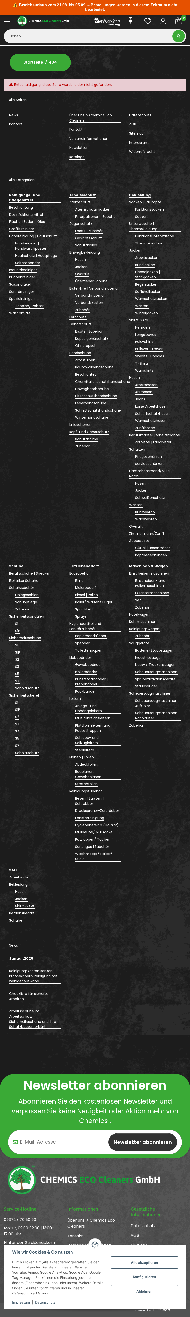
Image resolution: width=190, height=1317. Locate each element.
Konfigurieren (144, 1277)
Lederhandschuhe (90, 403)
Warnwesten (146, 519)
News (13, 115)
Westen (141, 305)
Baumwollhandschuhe (94, 367)
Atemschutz (80, 202)
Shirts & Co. (139, 320)
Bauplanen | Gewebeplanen (88, 774)
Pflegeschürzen (148, 456)
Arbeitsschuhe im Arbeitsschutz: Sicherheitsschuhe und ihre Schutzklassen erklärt (32, 1019)
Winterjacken (146, 313)
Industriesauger (148, 657)
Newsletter (78, 147)
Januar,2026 (21, 958)
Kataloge (77, 156)
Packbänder (85, 691)
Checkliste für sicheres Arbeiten (28, 996)
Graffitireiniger (21, 228)
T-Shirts (142, 363)
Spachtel (83, 609)
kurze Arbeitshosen (151, 406)
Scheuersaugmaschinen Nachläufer (156, 715)
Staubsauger (146, 686)
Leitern (75, 698)
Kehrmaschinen (142, 621)
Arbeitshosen (146, 384)
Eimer (80, 580)
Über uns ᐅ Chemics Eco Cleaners (90, 118)
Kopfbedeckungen (151, 555)
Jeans (140, 399)
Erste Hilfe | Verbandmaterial (93, 288)
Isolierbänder (86, 671)
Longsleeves (145, 334)
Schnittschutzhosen (152, 413)
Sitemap (136, 133)
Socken (141, 216)
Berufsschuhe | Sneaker (29, 573)
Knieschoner (80, 424)
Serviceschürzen (149, 463)
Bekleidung (18, 884)
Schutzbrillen (86, 245)
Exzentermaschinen (152, 592)
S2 (17, 659)
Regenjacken (146, 284)
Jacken (81, 266)
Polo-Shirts (144, 341)
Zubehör (82, 309)
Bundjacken (145, 264)
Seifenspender (27, 262)
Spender (82, 643)
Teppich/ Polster (29, 305)
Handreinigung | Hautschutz (33, 236)
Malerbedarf (85, 587)
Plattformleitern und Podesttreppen (92, 728)
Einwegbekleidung (84, 252)
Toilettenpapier (88, 650)
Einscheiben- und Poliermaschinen (150, 583)
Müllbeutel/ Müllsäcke (94, 832)
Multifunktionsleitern (92, 718)
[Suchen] (179, 36)
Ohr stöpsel (85, 345)
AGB (132, 124)
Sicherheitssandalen (26, 616)
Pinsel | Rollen (86, 594)
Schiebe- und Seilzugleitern (87, 740)
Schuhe (15, 920)
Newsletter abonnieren (143, 1142)
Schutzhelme (86, 439)
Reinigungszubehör (85, 791)
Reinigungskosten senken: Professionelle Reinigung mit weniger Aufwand (33, 976)
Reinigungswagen (144, 628)
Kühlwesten (145, 512)
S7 (17, 681)
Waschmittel (20, 313)
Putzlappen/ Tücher (92, 839)
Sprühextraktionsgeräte (155, 679)
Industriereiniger (23, 270)
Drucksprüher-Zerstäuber (97, 810)
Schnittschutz (27, 688)
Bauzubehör (79, 573)
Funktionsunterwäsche (154, 236)
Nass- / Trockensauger (155, 664)
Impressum (21, 1302)
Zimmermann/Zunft (146, 533)
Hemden (142, 327)
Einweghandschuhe (92, 388)
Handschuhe (80, 352)
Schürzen (137, 449)
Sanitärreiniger (21, 291)
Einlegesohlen (27, 594)
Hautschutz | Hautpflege (36, 255)
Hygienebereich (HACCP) (97, 825)
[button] (132, 21)
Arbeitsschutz (21, 877)
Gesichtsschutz (88, 238)
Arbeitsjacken (146, 257)
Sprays (81, 616)
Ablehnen (144, 1291)
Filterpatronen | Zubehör (96, 216)
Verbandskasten (89, 302)
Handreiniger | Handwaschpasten (31, 246)
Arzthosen (143, 392)
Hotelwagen (139, 614)
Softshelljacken (148, 291)
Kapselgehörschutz (91, 338)
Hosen (80, 259)
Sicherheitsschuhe (25, 637)
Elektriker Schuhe (23, 580)
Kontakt (16, 124)
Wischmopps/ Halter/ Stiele (93, 856)
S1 (16, 623)
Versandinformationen (88, 138)
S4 (17, 731)
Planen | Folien (81, 757)
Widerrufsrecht (142, 151)
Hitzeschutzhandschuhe (96, 395)
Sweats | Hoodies (149, 356)
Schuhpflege (26, 602)
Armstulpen (85, 360)
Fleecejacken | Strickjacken (147, 274)
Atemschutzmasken (92, 209)
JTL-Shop (161, 1310)
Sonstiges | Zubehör (92, 846)
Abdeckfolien (86, 764)
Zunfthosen (145, 427)
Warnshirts (144, 370)
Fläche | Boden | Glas (27, 221)
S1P (17, 630)
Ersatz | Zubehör (89, 230)
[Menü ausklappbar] (7, 21)
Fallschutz (77, 317)
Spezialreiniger (21, 298)
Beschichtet (85, 374)
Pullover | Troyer (149, 348)
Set (138, 600)
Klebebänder (80, 657)
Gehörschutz (80, 324)
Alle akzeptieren (144, 1262)
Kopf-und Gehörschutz (89, 431)
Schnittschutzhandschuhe (98, 410)
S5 (17, 673)
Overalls (82, 273)
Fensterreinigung (89, 817)
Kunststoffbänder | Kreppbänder (91, 682)
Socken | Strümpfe (145, 202)
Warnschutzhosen (150, 420)
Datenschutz (45, 1302)
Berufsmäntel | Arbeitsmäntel (154, 435)
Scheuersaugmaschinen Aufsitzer (156, 703)
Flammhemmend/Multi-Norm (150, 473)
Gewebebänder (88, 664)
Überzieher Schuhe (91, 281)
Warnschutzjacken (151, 298)
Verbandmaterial (89, 295)
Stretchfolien (86, 783)
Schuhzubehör (21, 587)
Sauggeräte (139, 643)
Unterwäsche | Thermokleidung (143, 226)
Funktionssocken (149, 209)
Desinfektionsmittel (26, 214)
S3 (17, 666)
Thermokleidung (149, 243)
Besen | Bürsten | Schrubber (89, 801)
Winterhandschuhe (91, 417)
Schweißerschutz (150, 497)
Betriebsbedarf (22, 913)
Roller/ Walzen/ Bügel (93, 602)
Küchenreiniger (22, 277)
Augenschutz (80, 223)
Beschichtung (21, 207)
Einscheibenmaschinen (149, 573)
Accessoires (139, 540)
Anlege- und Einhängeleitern (88, 708)
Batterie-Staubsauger (154, 650)
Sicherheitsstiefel (24, 695)
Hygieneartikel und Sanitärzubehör (85, 626)
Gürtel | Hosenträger (152, 547)
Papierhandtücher (90, 636)
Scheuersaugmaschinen (156, 671)
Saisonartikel (20, 284)
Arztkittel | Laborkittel (153, 442)
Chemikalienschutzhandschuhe (102, 381)
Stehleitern (84, 750)
